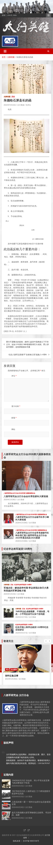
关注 (7, 669)
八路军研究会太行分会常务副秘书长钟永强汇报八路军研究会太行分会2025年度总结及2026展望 (32, 535)
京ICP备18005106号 (31, 841)
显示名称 (15, 406)
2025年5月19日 (21, 617)
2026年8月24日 (18, 807)
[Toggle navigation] (5, 51)
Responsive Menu (48, 15)
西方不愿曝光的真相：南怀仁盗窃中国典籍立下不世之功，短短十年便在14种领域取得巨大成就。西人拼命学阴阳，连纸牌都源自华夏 (27, 344)
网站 (13, 429)
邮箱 (14, 418)
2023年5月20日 (11, 679)
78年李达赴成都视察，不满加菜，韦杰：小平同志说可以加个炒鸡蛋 (32, 612)
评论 (14, 376)
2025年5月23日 (10, 594)
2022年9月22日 (10, 105)
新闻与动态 (22, 669)
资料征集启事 (11, 675)
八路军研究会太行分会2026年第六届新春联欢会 (19, 493)
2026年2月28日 (10, 500)
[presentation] (46, 641)
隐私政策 (16, 841)
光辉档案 (7, 97)
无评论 (28, 105)
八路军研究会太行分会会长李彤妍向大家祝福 (26, 496)
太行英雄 (20, 105)
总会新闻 (14, 669)
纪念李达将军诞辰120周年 (23, 585)
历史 (13, 97)
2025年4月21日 (21, 633)
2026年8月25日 (18, 786)
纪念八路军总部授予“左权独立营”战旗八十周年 (28, 355)
